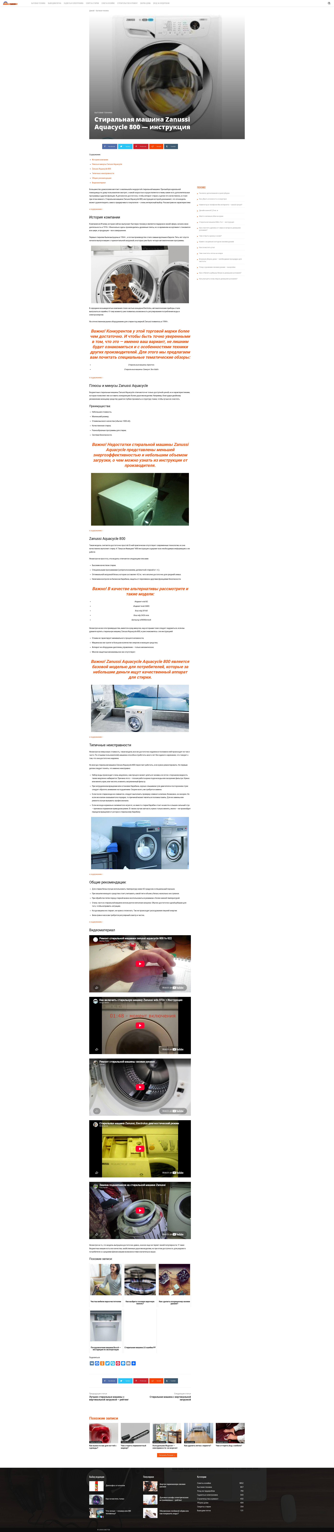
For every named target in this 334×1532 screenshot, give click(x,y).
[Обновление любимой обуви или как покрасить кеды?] (150, 1513)
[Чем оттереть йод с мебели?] (230, 1433)
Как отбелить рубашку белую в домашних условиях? (220, 273)
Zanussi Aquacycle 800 (101, 169)
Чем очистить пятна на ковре (211, 253)
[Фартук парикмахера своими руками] (150, 1486)
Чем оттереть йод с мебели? (229, 1446)
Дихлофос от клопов (115, 1485)
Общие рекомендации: (102, 178)
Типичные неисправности (103, 173)
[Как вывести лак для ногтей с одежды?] (103, 1433)
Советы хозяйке (95, 1442)
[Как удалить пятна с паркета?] (198, 1433)
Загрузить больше (166, 1455)
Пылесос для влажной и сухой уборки (214, 193)
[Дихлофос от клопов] (96, 1486)
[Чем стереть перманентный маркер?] (135, 1433)
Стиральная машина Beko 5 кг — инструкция (216, 222)
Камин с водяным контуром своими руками (216, 242)
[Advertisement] (221, 162)
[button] (329, 3)
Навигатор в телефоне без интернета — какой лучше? (220, 205)
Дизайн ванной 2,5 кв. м (208, 210)
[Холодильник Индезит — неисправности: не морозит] (167, 1433)
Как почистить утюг (207, 247)
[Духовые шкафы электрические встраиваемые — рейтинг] (150, 1500)
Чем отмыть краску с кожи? (210, 236)
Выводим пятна (222, 1442)
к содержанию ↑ (96, 209)
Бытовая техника (102, 11)
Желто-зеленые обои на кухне (211, 216)
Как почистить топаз (115, 1499)
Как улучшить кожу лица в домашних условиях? (218, 279)
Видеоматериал (99, 183)
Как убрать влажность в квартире (213, 199)
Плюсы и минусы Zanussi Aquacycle (107, 164)
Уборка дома (189, 1442)
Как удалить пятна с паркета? (197, 1446)
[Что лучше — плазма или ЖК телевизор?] (96, 1513)
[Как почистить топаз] (96, 1500)
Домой (91, 11)
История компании (100, 160)
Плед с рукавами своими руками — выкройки (217, 267)
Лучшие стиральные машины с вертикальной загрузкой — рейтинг (109, 1398)
